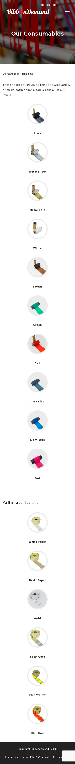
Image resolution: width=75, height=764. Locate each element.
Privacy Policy (61, 757)
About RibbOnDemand (35, 757)
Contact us (32, 4)
